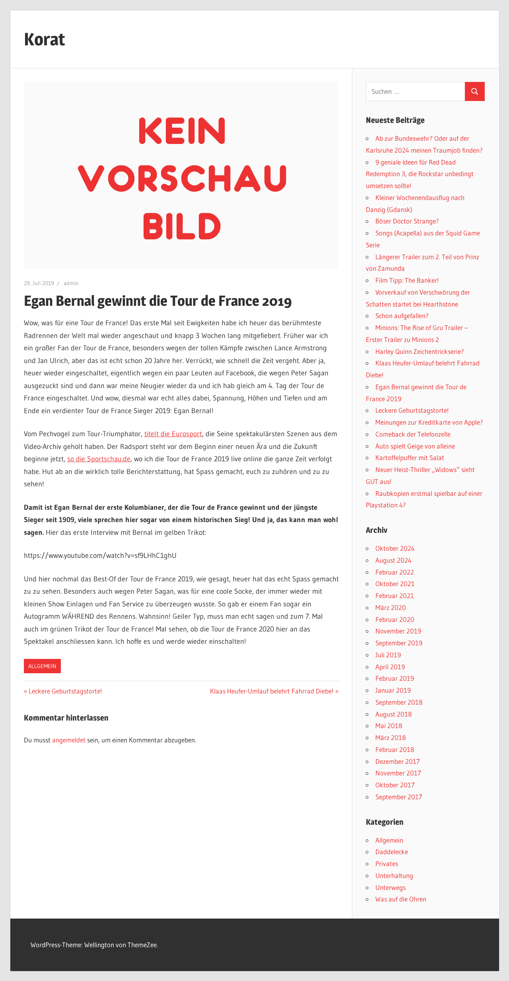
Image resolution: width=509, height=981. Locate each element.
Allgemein (42, 666)
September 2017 (398, 797)
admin (71, 283)
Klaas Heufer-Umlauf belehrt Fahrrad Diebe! (272, 691)
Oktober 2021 (395, 583)
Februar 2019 (394, 678)
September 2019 (398, 643)
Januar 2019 (393, 690)
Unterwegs (390, 887)
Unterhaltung (394, 875)
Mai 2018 (388, 725)
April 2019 (390, 666)
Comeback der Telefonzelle (413, 434)
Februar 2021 (394, 595)
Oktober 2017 (395, 785)
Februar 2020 (394, 619)
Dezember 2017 (397, 761)
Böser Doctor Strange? (407, 221)
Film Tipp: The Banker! (407, 280)
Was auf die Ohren (400, 899)
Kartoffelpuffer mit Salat (409, 457)
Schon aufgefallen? (402, 315)
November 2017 (398, 773)
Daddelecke (391, 851)
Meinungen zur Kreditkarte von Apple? (429, 422)
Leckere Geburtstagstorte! (65, 691)
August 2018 (393, 714)
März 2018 (390, 737)
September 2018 (399, 702)
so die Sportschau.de (98, 459)
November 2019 (398, 631)
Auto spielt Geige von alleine (415, 446)
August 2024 (393, 560)
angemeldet (68, 740)
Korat (44, 39)
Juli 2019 (388, 655)
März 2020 (390, 607)
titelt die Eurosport (173, 433)
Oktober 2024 (395, 548)
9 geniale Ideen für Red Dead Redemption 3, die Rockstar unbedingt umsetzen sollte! (420, 174)
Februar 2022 (394, 572)
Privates (386, 863)
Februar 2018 (394, 749)
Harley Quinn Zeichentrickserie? (419, 351)
